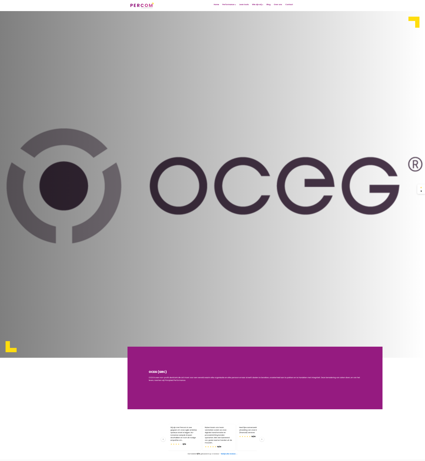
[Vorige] (163, 439)
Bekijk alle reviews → (229, 454)
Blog (268, 4)
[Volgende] (262, 439)
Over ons (278, 4)
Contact (289, 4)
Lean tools (244, 4)
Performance (228, 4)
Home (216, 4)
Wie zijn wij (257, 4)
